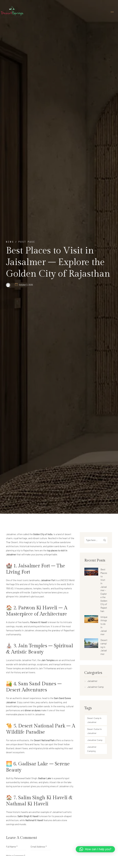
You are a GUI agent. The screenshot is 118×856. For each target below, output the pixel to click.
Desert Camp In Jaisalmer (94, 720)
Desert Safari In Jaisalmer (94, 731)
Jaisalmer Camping (91, 748)
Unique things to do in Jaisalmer (103, 626)
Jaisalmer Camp (95, 686)
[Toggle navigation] (112, 12)
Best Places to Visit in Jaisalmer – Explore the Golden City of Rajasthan (103, 590)
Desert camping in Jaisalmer (103, 647)
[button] (95, 849)
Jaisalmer (92, 681)
